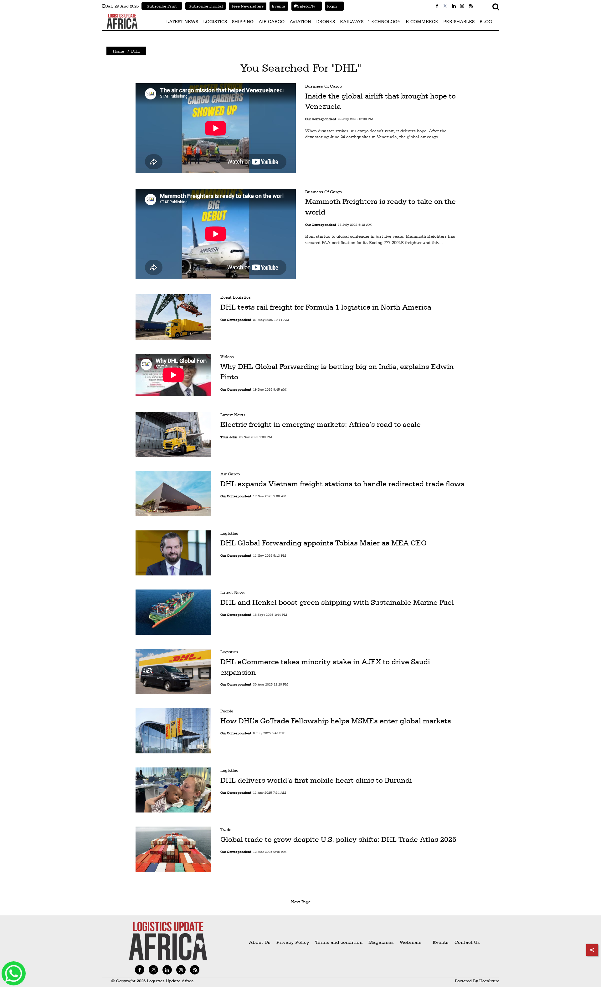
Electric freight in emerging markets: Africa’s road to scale (320, 424)
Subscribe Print (162, 5)
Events (277, 5)
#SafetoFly (303, 5)
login (331, 5)
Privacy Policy (292, 942)
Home (118, 50)
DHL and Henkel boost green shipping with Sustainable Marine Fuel (337, 602)
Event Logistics (235, 297)
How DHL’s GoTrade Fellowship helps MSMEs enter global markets (335, 720)
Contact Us (467, 942)
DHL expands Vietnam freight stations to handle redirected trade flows (342, 483)
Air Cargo (230, 473)
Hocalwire (489, 980)
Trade (225, 829)
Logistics (229, 533)
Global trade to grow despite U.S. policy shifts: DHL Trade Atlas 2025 (338, 839)
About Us (259, 942)
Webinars (411, 942)
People (226, 710)
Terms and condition (339, 942)
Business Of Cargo (323, 86)
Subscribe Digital (206, 5)
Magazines (381, 942)
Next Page (302, 901)
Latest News (232, 414)
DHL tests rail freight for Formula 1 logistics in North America (325, 307)
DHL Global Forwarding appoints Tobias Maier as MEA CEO (323, 543)
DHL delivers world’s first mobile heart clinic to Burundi (316, 780)
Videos (227, 356)
